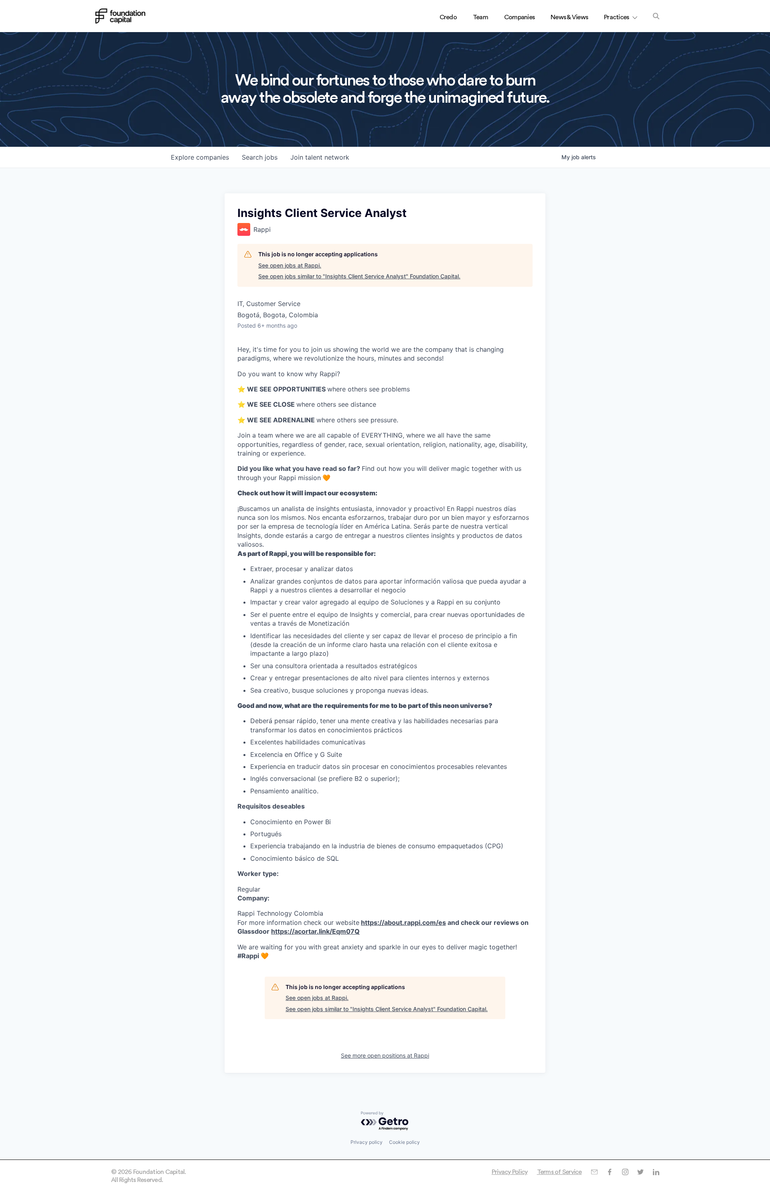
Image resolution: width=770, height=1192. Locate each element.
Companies (519, 17)
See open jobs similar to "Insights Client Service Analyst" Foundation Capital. (359, 276)
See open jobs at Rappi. (289, 265)
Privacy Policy (510, 1172)
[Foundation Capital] (120, 16)
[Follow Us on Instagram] (625, 1172)
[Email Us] (594, 1172)
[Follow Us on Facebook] (609, 1172)
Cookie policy (404, 1142)
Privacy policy (367, 1142)
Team (480, 17)
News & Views (569, 17)
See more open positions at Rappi (385, 1055)
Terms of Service (559, 1172)
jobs (260, 157)
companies (200, 157)
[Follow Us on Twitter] (640, 1172)
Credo (448, 17)
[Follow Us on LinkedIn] (656, 1172)
